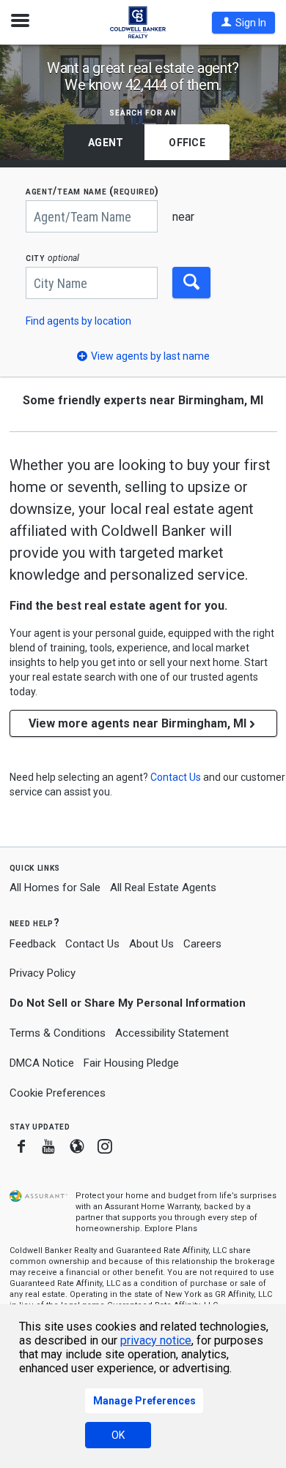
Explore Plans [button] (170, 1228)
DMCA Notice (42, 1063)
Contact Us (92, 943)
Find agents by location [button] (78, 321)
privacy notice (155, 1340)
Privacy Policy (43, 973)
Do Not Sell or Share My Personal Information (128, 1003)
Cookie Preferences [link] (58, 1093)
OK (118, 1435)
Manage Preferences (144, 1401)
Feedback (33, 944)
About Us (151, 943)
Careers (202, 943)
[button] (243, 23)
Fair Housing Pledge (131, 1063)
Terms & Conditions (58, 1033)
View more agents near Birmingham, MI (137, 723)
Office (187, 142)
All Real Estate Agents (163, 887)
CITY (52, 257)
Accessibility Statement (172, 1033)
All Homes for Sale (55, 887)
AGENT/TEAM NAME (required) (92, 191)
